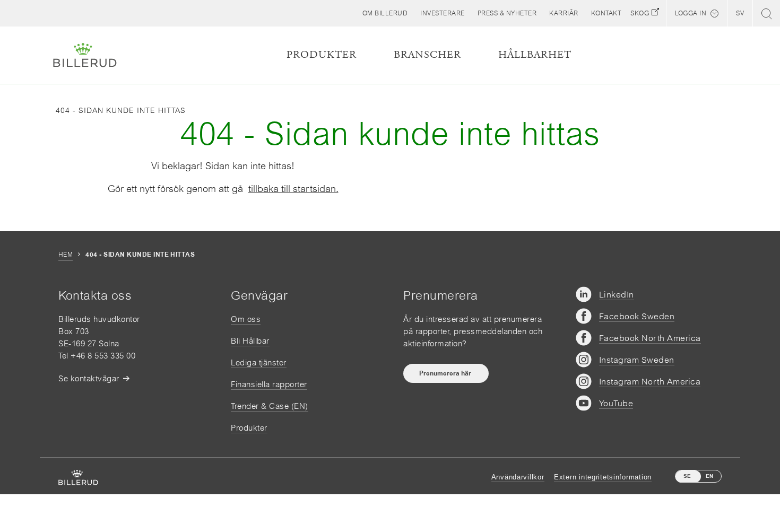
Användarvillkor (517, 477)
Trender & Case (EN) (269, 405)
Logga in (690, 13)
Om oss (246, 319)
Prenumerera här (446, 373)
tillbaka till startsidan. (293, 188)
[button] (385, 13)
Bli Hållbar (250, 340)
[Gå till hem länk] (85, 55)
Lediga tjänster (259, 362)
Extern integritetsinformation (603, 477)
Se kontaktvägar (88, 378)
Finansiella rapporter (269, 384)
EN (709, 476)
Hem (65, 254)
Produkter (249, 427)
